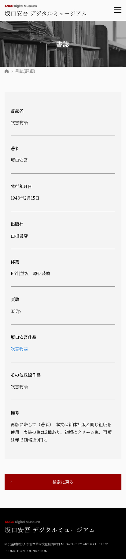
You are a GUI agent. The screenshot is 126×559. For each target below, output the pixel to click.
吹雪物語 (19, 349)
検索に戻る (63, 482)
